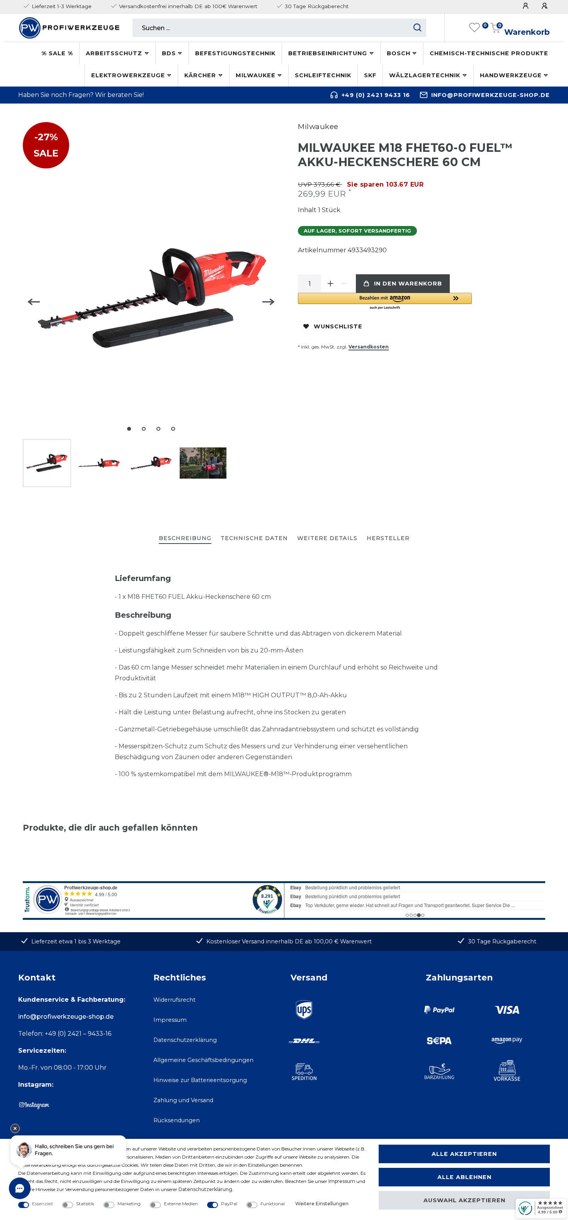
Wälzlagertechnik (424, 75)
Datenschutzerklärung (185, 1039)
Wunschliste (338, 326)
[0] (474, 28)
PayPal (229, 1203)
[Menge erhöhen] (330, 283)
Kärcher (200, 75)
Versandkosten (369, 347)
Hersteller (388, 538)
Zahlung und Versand (183, 1100)
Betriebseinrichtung (327, 53)
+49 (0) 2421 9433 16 (376, 95)
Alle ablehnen (464, 1177)
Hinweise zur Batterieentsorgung (200, 1080)
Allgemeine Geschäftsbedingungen (203, 1060)
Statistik (85, 1203)
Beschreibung (185, 538)
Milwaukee (255, 75)
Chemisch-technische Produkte (489, 53)
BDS (169, 53)
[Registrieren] (545, 6)
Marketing (129, 1203)
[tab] (185, 538)
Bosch (398, 53)
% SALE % (57, 53)
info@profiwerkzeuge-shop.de (490, 95)
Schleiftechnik (323, 75)
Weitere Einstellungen (322, 1203)
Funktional (272, 1203)
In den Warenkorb (408, 283)
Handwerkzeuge (511, 75)
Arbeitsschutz (114, 53)
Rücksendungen (176, 1120)
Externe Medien (181, 1203)
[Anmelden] (527, 6)
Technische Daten (254, 538)
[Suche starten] (417, 28)
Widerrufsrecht (174, 999)
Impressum (170, 1019)
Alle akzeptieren (464, 1153)
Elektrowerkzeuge (128, 75)
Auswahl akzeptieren (464, 1200)
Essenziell (42, 1203)
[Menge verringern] (344, 283)
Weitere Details (327, 538)
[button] (385, 301)
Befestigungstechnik (235, 53)
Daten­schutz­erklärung (205, 1189)
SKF (370, 75)
